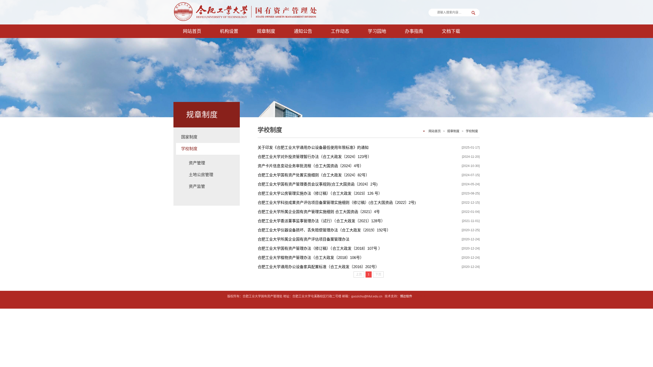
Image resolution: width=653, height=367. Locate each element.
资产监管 (197, 186)
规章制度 (266, 31)
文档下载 (451, 31)
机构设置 (229, 31)
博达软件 (406, 296)
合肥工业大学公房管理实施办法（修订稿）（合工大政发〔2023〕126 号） (320, 193)
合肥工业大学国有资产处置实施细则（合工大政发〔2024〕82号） (313, 175)
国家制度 (189, 137)
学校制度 (189, 149)
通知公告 (303, 31)
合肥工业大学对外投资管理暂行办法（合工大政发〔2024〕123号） (314, 156)
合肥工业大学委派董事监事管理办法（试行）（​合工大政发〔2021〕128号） (321, 221)
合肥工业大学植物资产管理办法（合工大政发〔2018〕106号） (311, 257)
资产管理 (197, 163)
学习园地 (377, 31)
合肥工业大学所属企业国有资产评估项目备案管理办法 (303, 239)
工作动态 (340, 31)
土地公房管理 (201, 175)
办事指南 (414, 31)
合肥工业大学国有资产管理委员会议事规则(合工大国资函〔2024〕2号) (318, 184)
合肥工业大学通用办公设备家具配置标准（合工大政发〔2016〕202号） (318, 267)
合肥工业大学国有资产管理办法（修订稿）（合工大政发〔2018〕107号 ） (320, 248)
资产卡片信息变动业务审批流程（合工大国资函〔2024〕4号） (310, 166)
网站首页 (192, 31)
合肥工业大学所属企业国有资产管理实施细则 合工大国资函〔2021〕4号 (319, 211)
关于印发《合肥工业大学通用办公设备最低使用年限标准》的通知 (313, 147)
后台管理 (420, 296)
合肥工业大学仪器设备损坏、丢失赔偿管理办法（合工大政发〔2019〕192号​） (324, 230)
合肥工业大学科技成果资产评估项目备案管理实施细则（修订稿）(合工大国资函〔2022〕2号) (337, 202)
